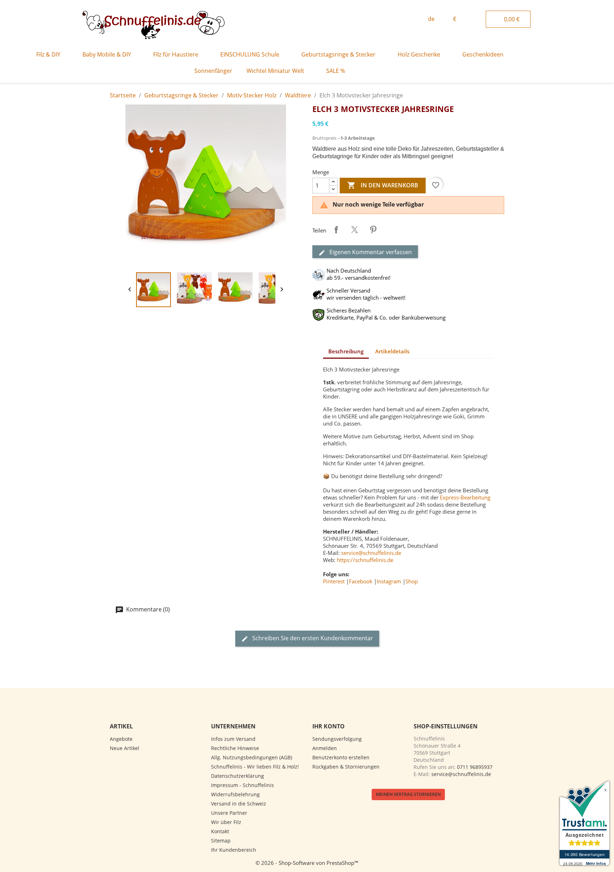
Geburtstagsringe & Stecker (338, 54)
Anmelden (324, 748)
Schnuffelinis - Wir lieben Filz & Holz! (255, 766)
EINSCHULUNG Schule (249, 54)
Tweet (355, 230)
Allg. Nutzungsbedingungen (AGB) (251, 757)
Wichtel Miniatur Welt (275, 71)
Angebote (121, 738)
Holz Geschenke (419, 54)
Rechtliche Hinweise (235, 748)
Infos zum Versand (233, 738)
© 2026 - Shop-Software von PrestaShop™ (307, 862)
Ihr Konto (328, 726)
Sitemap (221, 840)
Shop (411, 581)
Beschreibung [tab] (345, 351)
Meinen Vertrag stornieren (408, 794)
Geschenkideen (482, 54)
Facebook (360, 581)
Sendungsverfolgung (337, 738)
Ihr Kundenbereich (233, 849)
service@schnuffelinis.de (371, 552)
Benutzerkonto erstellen (341, 757)
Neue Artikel (124, 748)
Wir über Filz (226, 822)
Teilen (336, 230)
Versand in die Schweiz (238, 803)
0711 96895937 (474, 767)
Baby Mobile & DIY (106, 54)
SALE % (335, 71)
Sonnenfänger (213, 71)
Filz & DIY (48, 54)
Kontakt (220, 831)
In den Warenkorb (382, 185)
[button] (407, 19)
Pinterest (373, 230)
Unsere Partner (229, 812)
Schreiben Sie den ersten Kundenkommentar (312, 638)
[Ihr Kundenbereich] (478, 18)
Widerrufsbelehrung (235, 794)
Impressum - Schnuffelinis (242, 785)
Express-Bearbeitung (465, 497)
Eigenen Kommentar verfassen (370, 252)
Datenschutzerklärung (237, 775)
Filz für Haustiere (175, 54)
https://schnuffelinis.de (365, 559)
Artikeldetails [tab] (392, 351)
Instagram (389, 581)
